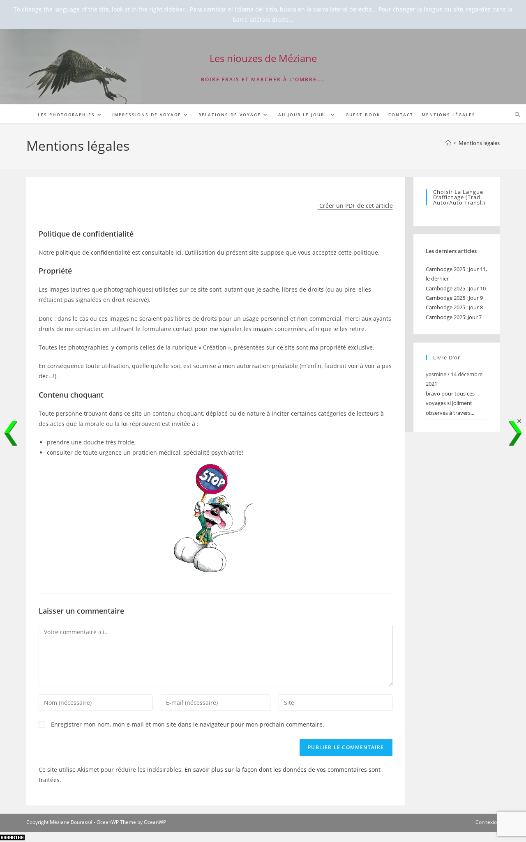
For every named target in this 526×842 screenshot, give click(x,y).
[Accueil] (448, 143)
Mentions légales (479, 143)
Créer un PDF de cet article (355, 205)
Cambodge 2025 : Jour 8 (454, 307)
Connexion (487, 822)
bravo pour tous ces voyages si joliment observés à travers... (450, 403)
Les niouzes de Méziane (263, 58)
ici (178, 252)
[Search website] (517, 115)
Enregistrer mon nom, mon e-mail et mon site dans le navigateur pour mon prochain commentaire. (187, 724)
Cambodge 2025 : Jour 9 (454, 297)
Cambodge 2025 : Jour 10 (456, 288)
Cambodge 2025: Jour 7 (454, 317)
